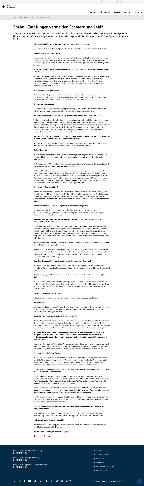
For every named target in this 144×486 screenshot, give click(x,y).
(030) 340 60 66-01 (20, 453)
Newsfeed (72, 481)
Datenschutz (100, 458)
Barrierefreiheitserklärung (105, 466)
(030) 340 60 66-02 (20, 460)
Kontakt (98, 451)
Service (21, 17)
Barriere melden (101, 470)
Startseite (15, 17)
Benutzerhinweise (102, 454)
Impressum (100, 462)
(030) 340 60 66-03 (20, 467)
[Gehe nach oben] (139, 481)
